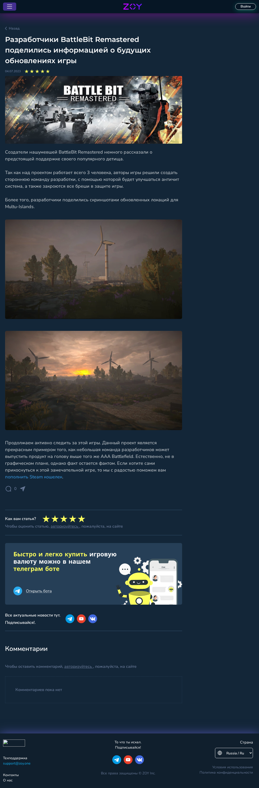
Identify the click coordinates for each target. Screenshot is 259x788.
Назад (14, 28)
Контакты (11, 775)
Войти (246, 6)
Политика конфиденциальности (226, 772)
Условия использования (232, 767)
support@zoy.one (16, 763)
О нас (8, 780)
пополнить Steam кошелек (33, 477)
